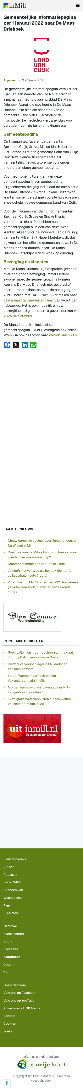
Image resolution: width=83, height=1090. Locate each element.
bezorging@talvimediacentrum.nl (29, 300)
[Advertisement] (41, 394)
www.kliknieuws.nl (17, 316)
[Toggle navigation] (78, 5)
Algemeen (10, 80)
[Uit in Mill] (32, 728)
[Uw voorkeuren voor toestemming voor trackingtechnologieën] (6, 1083)
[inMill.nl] (14, 5)
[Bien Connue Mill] (32, 617)
